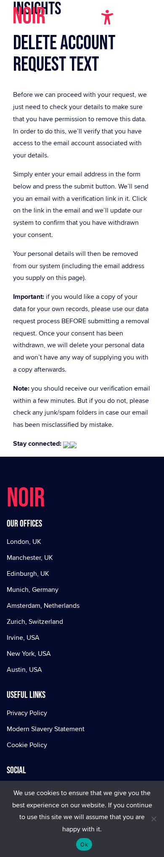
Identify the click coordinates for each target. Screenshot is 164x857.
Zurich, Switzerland (35, 621)
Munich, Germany (32, 589)
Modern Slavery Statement (46, 729)
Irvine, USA (23, 637)
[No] (153, 818)
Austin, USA (24, 669)
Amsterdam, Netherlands (43, 605)
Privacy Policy (27, 713)
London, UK (24, 541)
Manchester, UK (30, 557)
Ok (84, 844)
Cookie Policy (27, 745)
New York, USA (29, 653)
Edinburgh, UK (28, 573)
